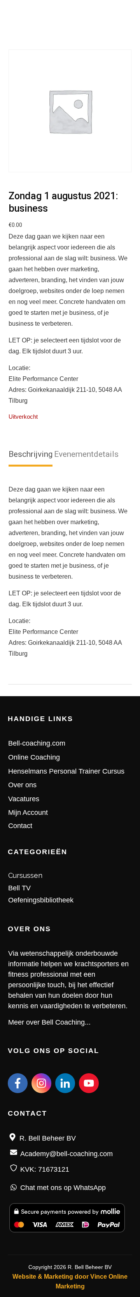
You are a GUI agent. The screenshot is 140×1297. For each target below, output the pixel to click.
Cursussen (25, 875)
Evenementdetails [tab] (86, 454)
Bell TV (19, 888)
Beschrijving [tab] (30, 454)
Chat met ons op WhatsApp (63, 1188)
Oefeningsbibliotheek (41, 900)
